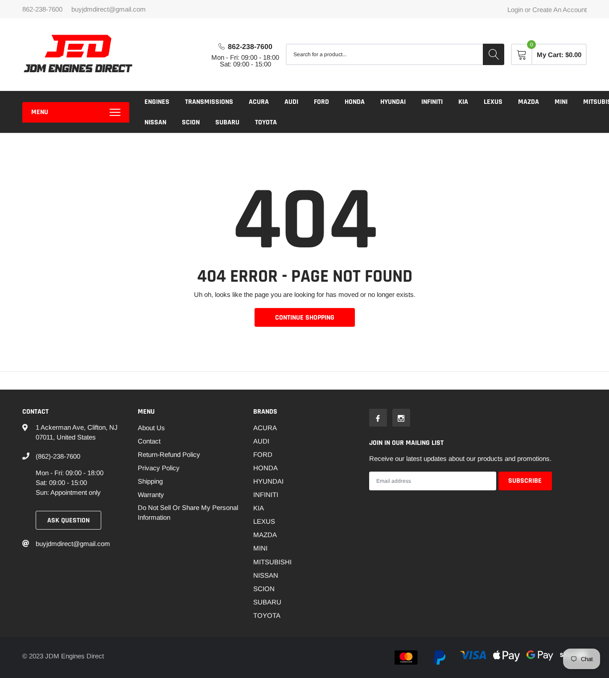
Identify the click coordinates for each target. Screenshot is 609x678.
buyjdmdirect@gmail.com (108, 9)
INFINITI (432, 102)
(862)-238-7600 (58, 456)
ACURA (259, 102)
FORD (321, 102)
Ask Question (68, 520)
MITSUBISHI (272, 562)
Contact (149, 441)
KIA (463, 102)
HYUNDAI (393, 102)
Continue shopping (304, 317)
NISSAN (155, 122)
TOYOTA (266, 122)
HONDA (355, 102)
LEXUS (493, 102)
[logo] (78, 54)
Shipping (150, 481)
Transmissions (209, 102)
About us (151, 427)
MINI (561, 102)
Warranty (151, 494)
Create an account (559, 9)
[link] (378, 418)
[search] (493, 54)
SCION (191, 122)
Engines (156, 102)
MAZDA (528, 102)
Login (515, 9)
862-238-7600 (250, 46)
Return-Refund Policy (169, 454)
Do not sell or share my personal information (188, 512)
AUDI (291, 102)
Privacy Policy (159, 468)
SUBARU (227, 122)
